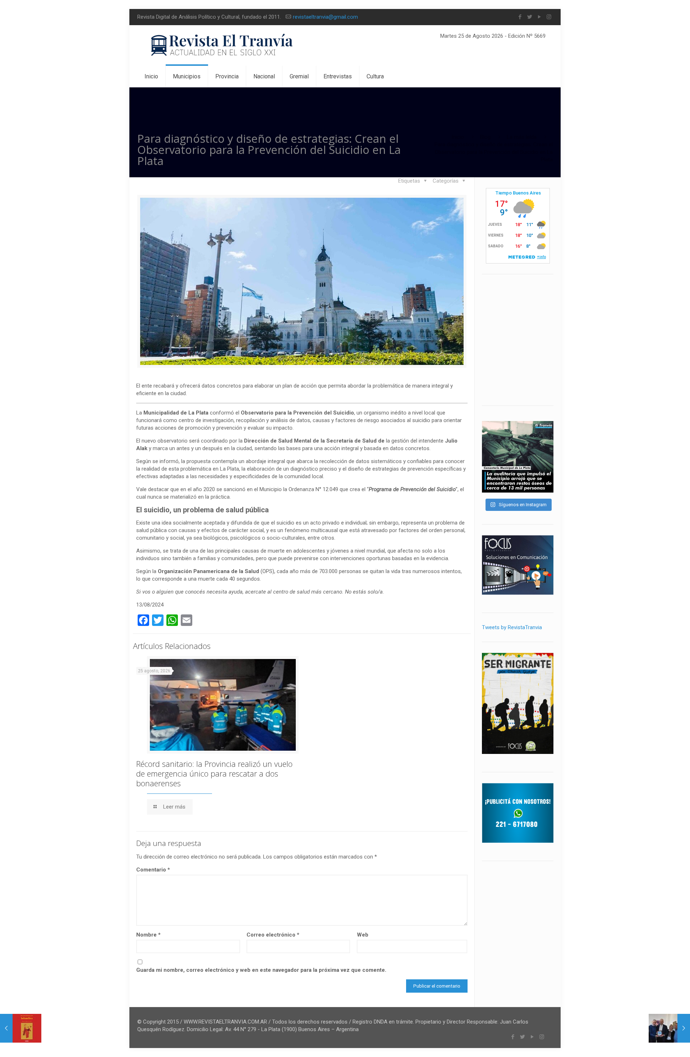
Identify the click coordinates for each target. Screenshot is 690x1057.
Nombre (148, 935)
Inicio (457, 137)
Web (362, 935)
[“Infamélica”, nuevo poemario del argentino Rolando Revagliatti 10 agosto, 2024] (20, 1028)
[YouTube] (539, 17)
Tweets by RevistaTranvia (512, 627)
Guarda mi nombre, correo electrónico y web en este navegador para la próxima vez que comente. (261, 970)
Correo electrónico (273, 935)
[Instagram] (549, 17)
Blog (485, 137)
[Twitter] (529, 17)
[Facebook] (520, 17)
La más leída (522, 137)
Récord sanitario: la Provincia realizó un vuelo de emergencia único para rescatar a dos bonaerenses (214, 773)
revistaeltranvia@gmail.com (325, 17)
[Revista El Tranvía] (222, 45)
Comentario (153, 869)
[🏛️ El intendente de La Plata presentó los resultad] (517, 457)
